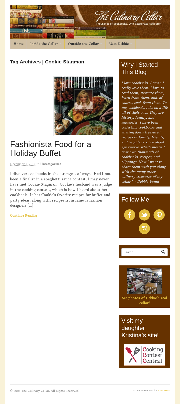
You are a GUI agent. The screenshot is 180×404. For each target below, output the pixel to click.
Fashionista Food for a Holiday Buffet (50, 149)
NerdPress (164, 390)
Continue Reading (23, 216)
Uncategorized (50, 164)
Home (18, 44)
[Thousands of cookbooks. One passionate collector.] (90, 36)
